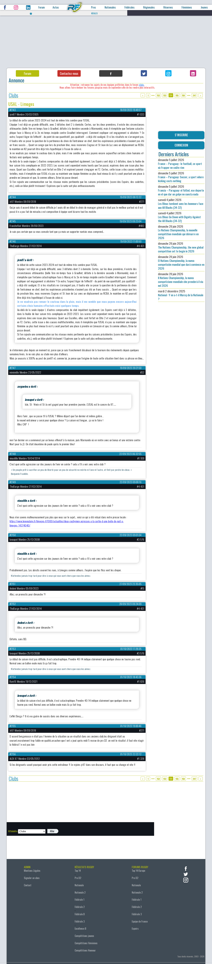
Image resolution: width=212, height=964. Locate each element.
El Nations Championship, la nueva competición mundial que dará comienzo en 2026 (181, 262)
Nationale (79, 885)
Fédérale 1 (79, 899)
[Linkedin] (193, 73)
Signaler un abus (32, 878)
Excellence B (80, 928)
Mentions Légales (32, 870)
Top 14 (78, 870)
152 (158, 95)
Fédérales (129, 7)
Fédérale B (80, 914)
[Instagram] (168, 73)
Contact (27, 885)
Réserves (168, 7)
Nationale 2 (80, 892)
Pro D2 (78, 878)
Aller (52, 831)
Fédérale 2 (80, 906)
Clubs (13, 95)
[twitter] (185, 874)
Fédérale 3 (80, 921)
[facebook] (185, 868)
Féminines (187, 7)
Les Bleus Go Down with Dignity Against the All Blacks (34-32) (179, 217)
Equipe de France (140, 921)
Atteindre (12, 831)
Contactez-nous (69, 73)
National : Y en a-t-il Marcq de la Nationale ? (180, 295)
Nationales (110, 7)
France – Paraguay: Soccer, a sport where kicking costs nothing (181, 177)
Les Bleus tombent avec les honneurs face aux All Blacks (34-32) (180, 203)
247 (194, 95)
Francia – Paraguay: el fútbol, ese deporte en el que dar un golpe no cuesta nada (181, 190)
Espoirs (135, 928)
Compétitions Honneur (85, 950)
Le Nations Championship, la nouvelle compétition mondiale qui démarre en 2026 (178, 232)
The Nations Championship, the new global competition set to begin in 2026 (180, 247)
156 (183, 95)
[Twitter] (144, 73)
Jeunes (204, 7)
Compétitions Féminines (86, 943)
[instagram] (185, 880)
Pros (93, 7)
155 (177, 95)
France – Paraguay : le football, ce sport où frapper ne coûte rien (180, 163)
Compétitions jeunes (84, 935)
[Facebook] (110, 73)
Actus (56, 7)
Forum (41, 7)
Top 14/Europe (138, 870)
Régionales (149, 7)
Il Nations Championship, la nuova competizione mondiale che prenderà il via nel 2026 (180, 280)
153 (164, 95)
